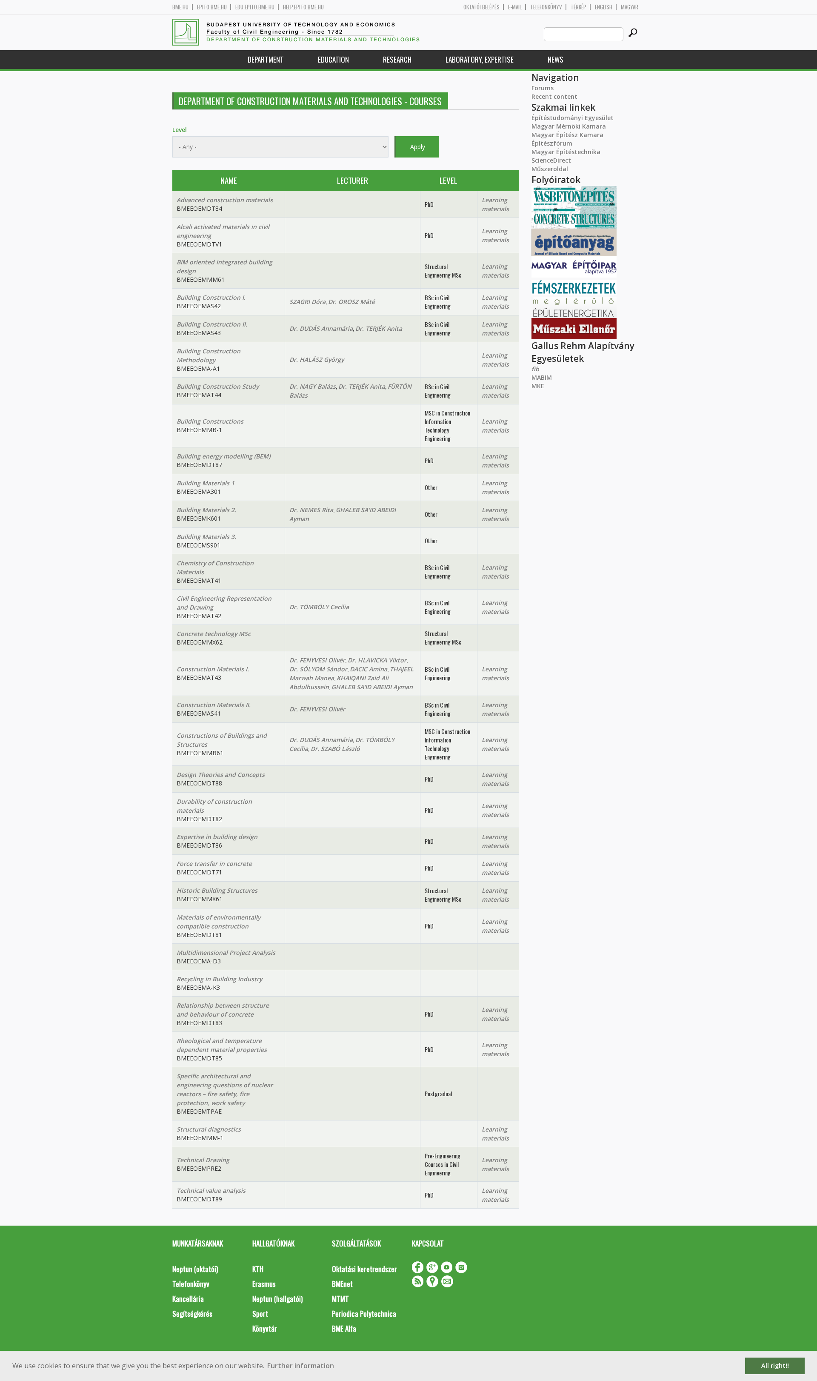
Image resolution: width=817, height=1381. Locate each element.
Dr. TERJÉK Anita (378, 328)
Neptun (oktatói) (195, 1269)
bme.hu (180, 7)
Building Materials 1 (205, 483)
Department (266, 59)
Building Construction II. (212, 324)
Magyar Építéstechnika (565, 152)
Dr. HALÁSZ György (316, 359)
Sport (260, 1313)
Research (397, 59)
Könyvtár (264, 1328)
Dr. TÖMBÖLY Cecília (319, 607)
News (555, 59)
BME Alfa (344, 1328)
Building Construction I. (211, 297)
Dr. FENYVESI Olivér (317, 660)
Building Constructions (210, 421)
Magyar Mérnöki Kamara (568, 126)
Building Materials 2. (206, 510)
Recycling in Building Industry (219, 979)
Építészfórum (551, 143)
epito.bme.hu (212, 7)
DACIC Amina (368, 669)
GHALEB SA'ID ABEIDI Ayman (372, 687)
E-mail (515, 7)
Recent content (554, 96)
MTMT (340, 1298)
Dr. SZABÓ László (335, 749)
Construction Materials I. (213, 669)
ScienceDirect (551, 160)
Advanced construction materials (225, 200)
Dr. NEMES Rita (311, 510)
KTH (257, 1269)
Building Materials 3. (206, 537)
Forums (542, 88)
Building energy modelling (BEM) (223, 456)
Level (179, 130)
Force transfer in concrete (214, 864)
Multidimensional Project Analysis (226, 952)
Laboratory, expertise (480, 59)
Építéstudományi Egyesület (572, 118)
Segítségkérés (192, 1313)
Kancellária (188, 1298)
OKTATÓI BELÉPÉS (481, 7)
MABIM (541, 377)
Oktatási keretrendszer (364, 1269)
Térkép (578, 7)
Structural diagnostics (209, 1129)
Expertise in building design (217, 837)
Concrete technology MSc (214, 634)
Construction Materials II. (214, 705)
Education (333, 59)
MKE (537, 386)
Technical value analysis (211, 1190)
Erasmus (264, 1283)
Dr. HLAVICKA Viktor (377, 660)
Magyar (629, 7)
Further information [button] (300, 1365)
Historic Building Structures (217, 890)
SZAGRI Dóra (307, 302)
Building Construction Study (218, 386)
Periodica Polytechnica (364, 1313)
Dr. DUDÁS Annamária (321, 328)
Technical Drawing (203, 1160)
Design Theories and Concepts (221, 775)
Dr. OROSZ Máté (351, 302)
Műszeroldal (549, 169)
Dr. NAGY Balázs (312, 386)
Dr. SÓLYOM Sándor (318, 669)
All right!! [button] (775, 1365)
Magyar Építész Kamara (567, 135)
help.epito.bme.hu (303, 7)
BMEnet (342, 1283)
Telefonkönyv (546, 7)
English (603, 7)
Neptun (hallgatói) (277, 1298)
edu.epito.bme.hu (254, 7)
